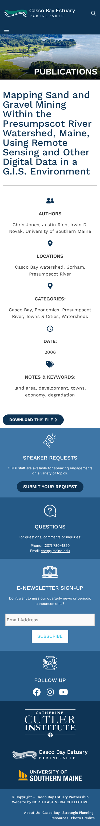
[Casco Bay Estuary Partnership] (40, 13)
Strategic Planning (77, 813)
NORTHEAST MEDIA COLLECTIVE (60, 802)
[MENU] (7, 30)
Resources (59, 818)
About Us (32, 813)
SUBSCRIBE (50, 636)
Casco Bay (51, 813)
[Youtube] (63, 692)
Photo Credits (83, 818)
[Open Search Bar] (93, 13)
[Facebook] (37, 692)
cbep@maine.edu (55, 551)
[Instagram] (50, 692)
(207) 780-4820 (56, 545)
